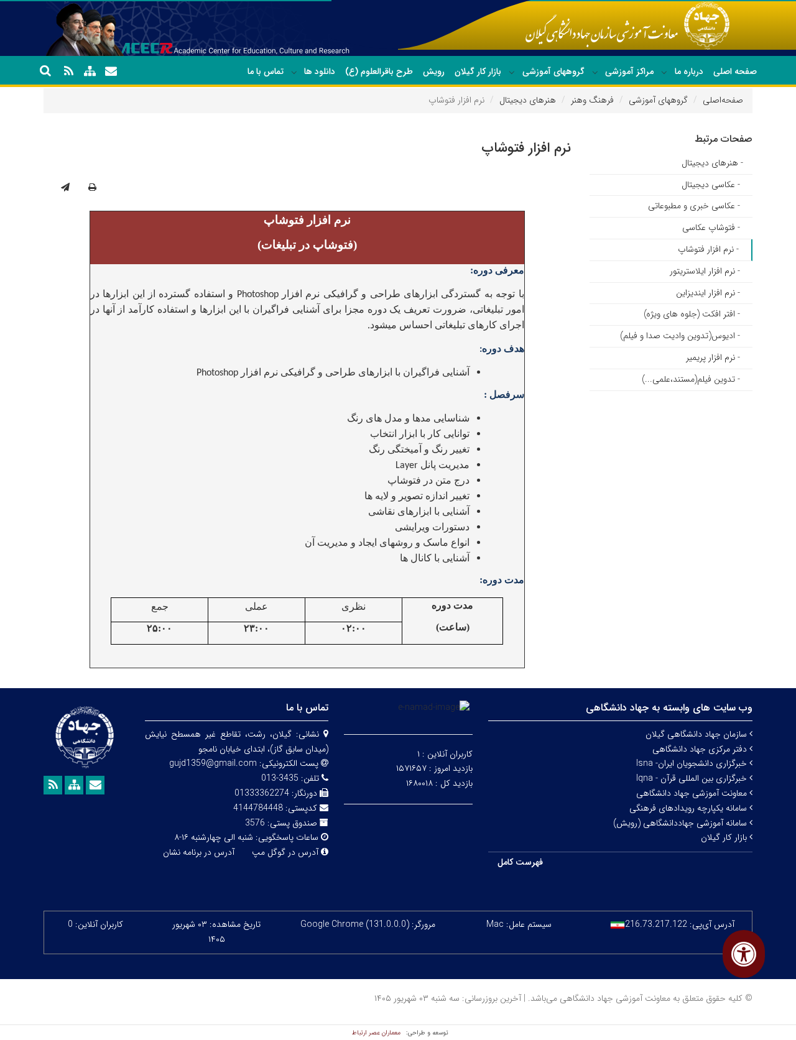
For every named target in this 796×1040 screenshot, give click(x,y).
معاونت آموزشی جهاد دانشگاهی (692, 793)
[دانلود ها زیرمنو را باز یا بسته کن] (294, 72)
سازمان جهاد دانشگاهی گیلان (697, 734)
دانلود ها (319, 71)
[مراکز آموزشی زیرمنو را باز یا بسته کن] (595, 72)
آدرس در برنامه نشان (198, 852)
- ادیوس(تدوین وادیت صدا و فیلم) (680, 336)
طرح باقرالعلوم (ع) (379, 71)
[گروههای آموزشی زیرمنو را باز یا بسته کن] (511, 72)
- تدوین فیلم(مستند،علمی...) (691, 379)
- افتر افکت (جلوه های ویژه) (692, 314)
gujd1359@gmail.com (213, 763)
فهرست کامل (520, 862)
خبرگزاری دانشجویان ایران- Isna (692, 763)
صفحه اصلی (735, 71)
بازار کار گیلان (478, 71)
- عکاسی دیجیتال (711, 184)
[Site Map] (89, 71)
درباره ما (689, 71)
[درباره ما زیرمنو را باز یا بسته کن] (664, 72)
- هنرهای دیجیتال (712, 163)
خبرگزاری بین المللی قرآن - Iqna (692, 778)
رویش (434, 71)
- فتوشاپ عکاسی (711, 227)
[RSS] (68, 71)
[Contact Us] (110, 71)
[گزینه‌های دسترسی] (744, 954)
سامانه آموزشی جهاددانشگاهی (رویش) (681, 823)
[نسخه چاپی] (92, 187)
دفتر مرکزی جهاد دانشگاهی (700, 749)
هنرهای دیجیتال (527, 100)
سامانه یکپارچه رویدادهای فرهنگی (689, 808)
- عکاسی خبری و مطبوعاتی (694, 206)
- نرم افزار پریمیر (713, 357)
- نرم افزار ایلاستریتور (705, 271)
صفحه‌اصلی (723, 100)
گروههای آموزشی (553, 71)
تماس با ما (266, 71)
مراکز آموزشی (629, 71)
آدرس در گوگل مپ (285, 852)
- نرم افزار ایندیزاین (708, 293)
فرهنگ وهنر (592, 100)
